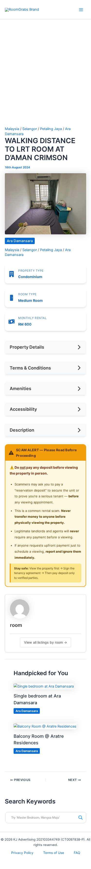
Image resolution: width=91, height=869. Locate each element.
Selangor (29, 129)
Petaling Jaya (51, 129)
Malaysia (12, 129)
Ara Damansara (20, 241)
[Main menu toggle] (81, 10)
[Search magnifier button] (80, 817)
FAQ (77, 853)
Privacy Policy (22, 853)
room (16, 625)
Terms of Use (53, 853)
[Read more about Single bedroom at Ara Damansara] (44, 686)
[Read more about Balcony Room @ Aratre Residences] (45, 726)
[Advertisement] (45, 78)
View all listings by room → (45, 642)
